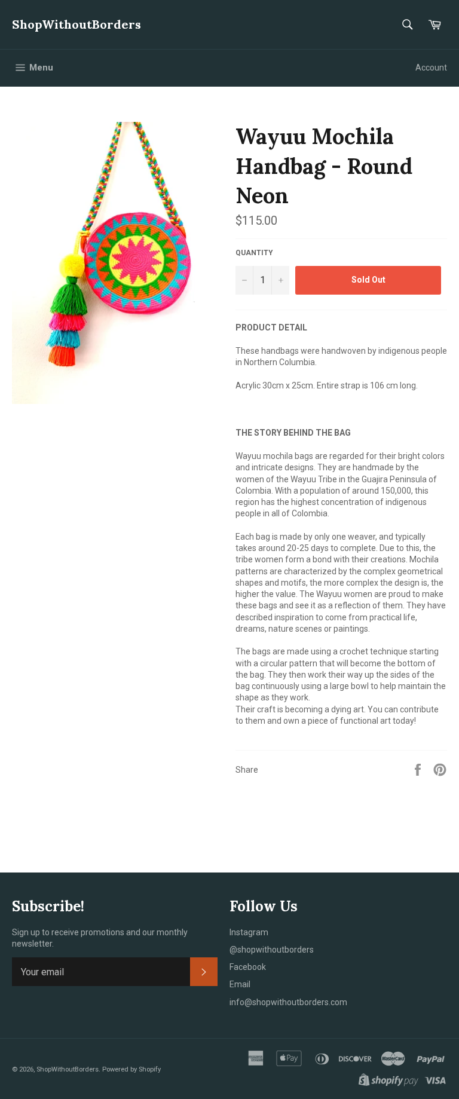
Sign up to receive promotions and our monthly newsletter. (100, 937)
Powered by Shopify (131, 1069)
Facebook (248, 967)
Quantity (254, 253)
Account (431, 67)
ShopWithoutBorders (76, 24)
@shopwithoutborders (272, 949)
